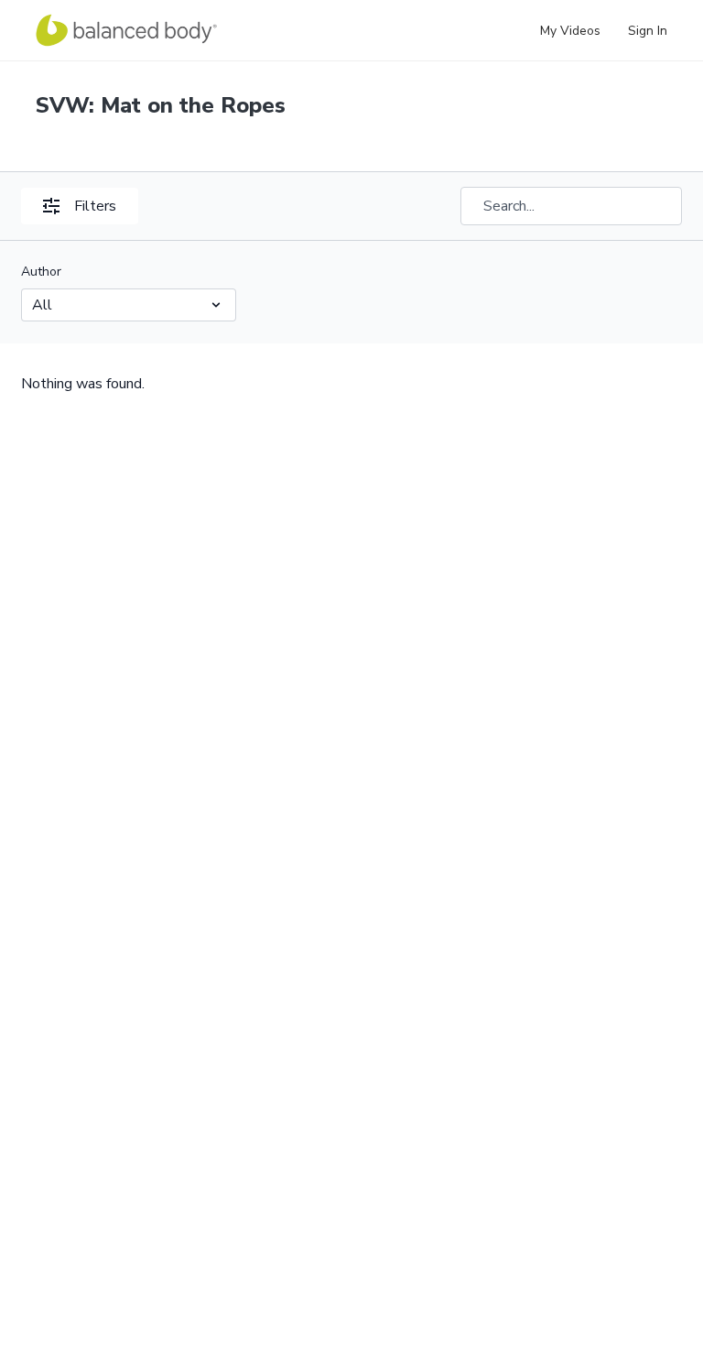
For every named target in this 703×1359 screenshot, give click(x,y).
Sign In (647, 30)
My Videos (570, 30)
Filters (95, 206)
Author (41, 271)
